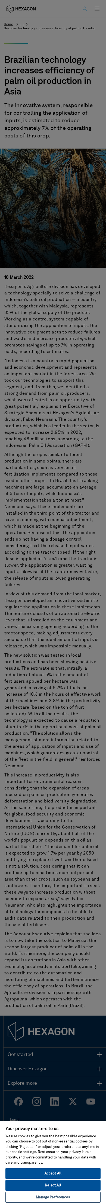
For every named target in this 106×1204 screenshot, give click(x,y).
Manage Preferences (53, 1197)
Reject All (53, 1185)
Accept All (53, 1173)
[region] (53, 1162)
